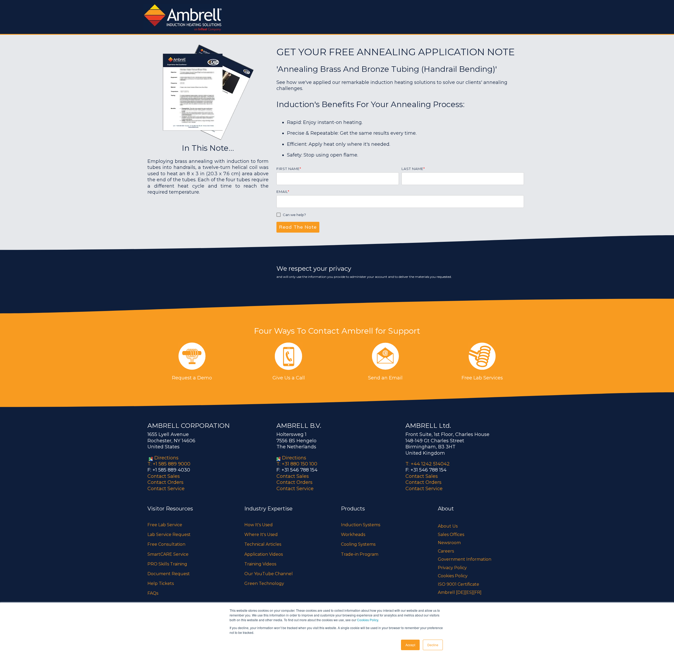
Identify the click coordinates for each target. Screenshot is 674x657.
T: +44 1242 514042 (427, 464)
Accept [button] (410, 645)
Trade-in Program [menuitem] (359, 554)
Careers (446, 551)
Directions (166, 458)
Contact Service (166, 489)
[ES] (469, 592)
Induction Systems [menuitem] (360, 524)
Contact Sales (163, 476)
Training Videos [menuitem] (260, 563)
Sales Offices (451, 534)
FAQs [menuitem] (152, 593)
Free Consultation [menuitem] (166, 544)
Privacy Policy (452, 567)
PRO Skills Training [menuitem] (167, 563)
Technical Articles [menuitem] (262, 544)
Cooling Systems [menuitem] (358, 544)
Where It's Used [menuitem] (261, 534)
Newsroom (449, 542)
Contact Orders (165, 482)
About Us (448, 526)
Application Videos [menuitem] (263, 554)
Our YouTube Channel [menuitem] (268, 573)
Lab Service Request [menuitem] (169, 534)
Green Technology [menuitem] (264, 583)
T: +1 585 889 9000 (168, 464)
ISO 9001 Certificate (458, 584)
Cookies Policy (367, 620)
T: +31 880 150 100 (296, 464)
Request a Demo (192, 378)
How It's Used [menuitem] (258, 524)
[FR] (477, 592)
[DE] (460, 592)
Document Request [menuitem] (168, 573)
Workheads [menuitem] (353, 534)
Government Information (464, 559)
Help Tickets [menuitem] (160, 583)
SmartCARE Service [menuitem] (168, 554)
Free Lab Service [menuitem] (164, 524)
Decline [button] (432, 645)
